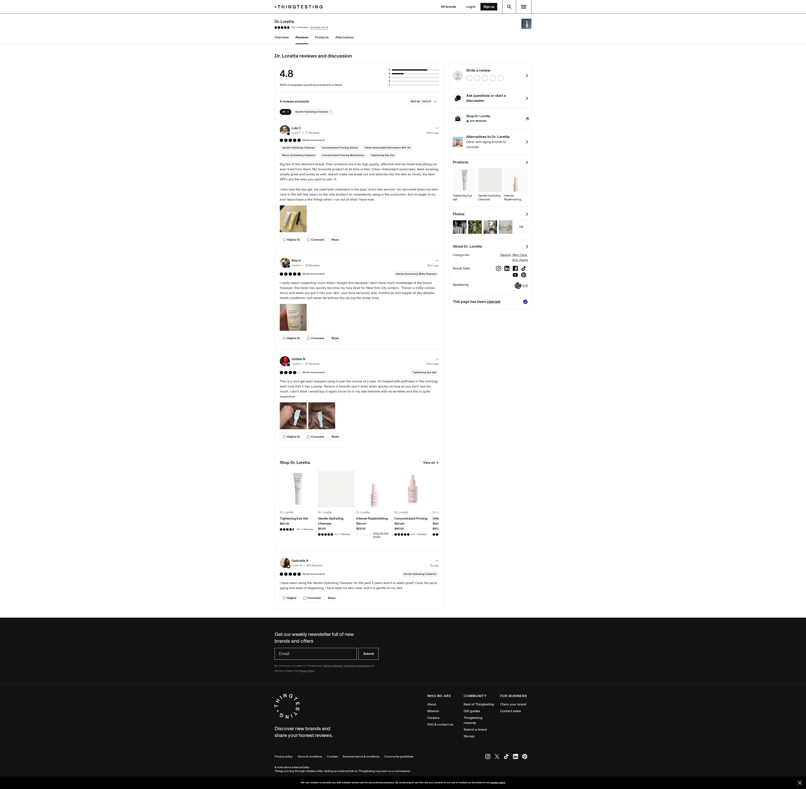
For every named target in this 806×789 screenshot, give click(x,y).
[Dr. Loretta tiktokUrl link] (523, 269)
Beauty (505, 255)
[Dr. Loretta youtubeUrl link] (515, 275)
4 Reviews (302, 27)
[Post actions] (437, 128)
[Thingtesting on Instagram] (487, 757)
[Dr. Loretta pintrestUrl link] (523, 275)
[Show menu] (523, 6)
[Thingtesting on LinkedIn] (515, 757)
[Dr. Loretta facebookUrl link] (515, 269)
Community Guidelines (357, 666)
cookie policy (498, 782)
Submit (368, 653)
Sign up (489, 6)
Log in (470, 6)
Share (335, 240)
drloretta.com (318, 27)
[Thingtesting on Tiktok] (506, 757)
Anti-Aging (520, 260)
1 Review (345, 534)
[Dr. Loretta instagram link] (498, 269)
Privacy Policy (306, 671)
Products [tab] (322, 37)
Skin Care (519, 255)
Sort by (421, 101)
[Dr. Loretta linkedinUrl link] (506, 269)
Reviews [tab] (302, 37)
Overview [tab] (282, 37)
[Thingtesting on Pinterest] (524, 757)
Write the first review (381, 535)
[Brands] (300, 6)
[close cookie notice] (799, 782)
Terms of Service (332, 666)
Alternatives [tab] (344, 37)
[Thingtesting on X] (497, 757)
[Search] (509, 6)
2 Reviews (307, 529)
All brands (448, 6)
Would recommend (313, 140)
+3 (521, 227)
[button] (299, 130)
